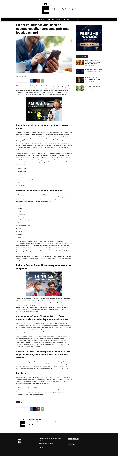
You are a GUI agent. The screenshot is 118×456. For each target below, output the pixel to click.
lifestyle (49, 402)
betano (27, 402)
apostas (22, 402)
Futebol (20, 205)
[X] (35, 81)
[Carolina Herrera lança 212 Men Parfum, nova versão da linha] (80, 80)
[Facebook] (31, 81)
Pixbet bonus (45, 132)
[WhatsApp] (42, 81)
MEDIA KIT (41, 447)
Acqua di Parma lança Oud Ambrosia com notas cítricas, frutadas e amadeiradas (92, 62)
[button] (78, 19)
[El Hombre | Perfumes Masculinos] (59, 8)
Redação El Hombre (35, 419)
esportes (33, 402)
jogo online (43, 402)
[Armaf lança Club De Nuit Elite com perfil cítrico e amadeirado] (80, 88)
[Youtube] (32, 424)
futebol (37, 402)
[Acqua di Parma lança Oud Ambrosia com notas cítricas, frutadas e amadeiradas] (80, 62)
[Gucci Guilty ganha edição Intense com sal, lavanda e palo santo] (80, 71)
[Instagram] (29, 424)
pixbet (54, 402)
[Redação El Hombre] (22, 423)
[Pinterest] (38, 81)
